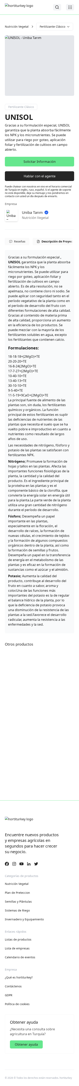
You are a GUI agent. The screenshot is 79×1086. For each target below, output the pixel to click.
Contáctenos (13, 986)
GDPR (8, 995)
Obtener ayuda (26, 1044)
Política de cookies (17, 1004)
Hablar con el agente (40, 176)
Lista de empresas (17, 948)
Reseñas (19, 241)
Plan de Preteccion (17, 893)
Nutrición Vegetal (17, 26)
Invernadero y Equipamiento (24, 919)
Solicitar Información (39, 161)
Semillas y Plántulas (18, 901)
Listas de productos (18, 939)
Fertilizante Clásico (52, 26)
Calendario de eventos (20, 957)
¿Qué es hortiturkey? (19, 977)
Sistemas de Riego (17, 910)
